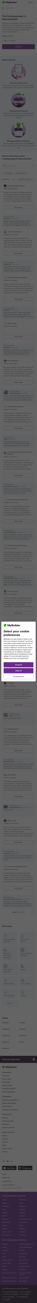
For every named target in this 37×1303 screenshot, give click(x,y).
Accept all (18, 665)
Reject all (18, 671)
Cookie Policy (23, 658)
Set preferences (18, 676)
